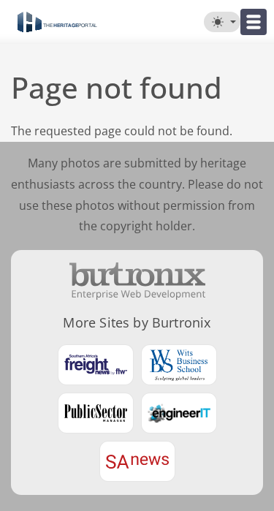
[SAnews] (137, 461)
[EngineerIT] (179, 413)
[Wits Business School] (179, 364)
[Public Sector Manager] (96, 413)
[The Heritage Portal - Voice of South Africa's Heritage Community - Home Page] (57, 22)
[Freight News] (96, 364)
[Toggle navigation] (253, 22)
